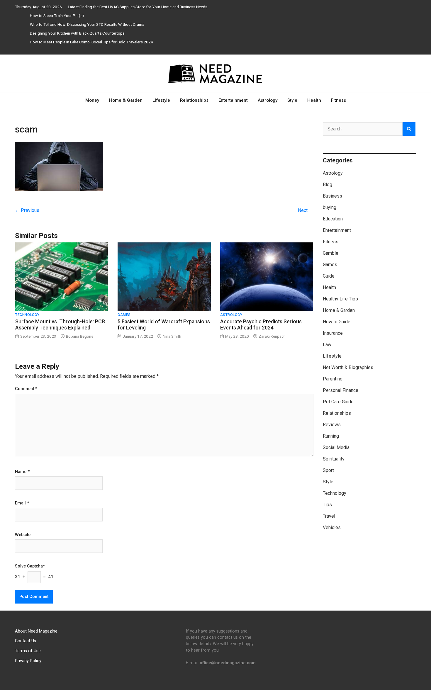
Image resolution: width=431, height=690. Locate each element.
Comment (26, 389)
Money (92, 100)
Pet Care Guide (338, 402)
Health (314, 100)
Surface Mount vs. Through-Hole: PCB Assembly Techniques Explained (60, 325)
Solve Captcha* (30, 566)
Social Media (336, 447)
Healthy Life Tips (340, 299)
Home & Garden (125, 100)
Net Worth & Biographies (348, 367)
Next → (305, 210)
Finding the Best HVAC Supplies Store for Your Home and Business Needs (143, 6)
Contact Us (25, 640)
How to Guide (336, 321)
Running (331, 436)
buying (329, 207)
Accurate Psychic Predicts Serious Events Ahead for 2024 (261, 325)
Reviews (332, 424)
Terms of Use (28, 650)
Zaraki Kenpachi (272, 336)
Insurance (333, 333)
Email (22, 503)
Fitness (338, 100)
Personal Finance (340, 390)
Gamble (330, 253)
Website (22, 535)
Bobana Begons (79, 336)
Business (332, 196)
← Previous (27, 210)
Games (124, 315)
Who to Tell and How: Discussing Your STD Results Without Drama (87, 24)
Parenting (332, 379)
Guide (329, 276)
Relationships (194, 100)
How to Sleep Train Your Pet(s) (57, 15)
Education (333, 219)
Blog (327, 184)
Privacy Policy (28, 660)
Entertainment (233, 100)
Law (327, 344)
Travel (329, 516)
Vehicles (332, 527)
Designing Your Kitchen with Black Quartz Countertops (77, 33)
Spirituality (334, 459)
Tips (327, 504)
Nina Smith (172, 336)
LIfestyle (161, 100)
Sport (328, 470)
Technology (27, 315)
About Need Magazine (36, 631)
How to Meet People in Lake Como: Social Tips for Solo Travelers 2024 (91, 42)
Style (292, 100)
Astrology (267, 100)
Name (22, 472)
